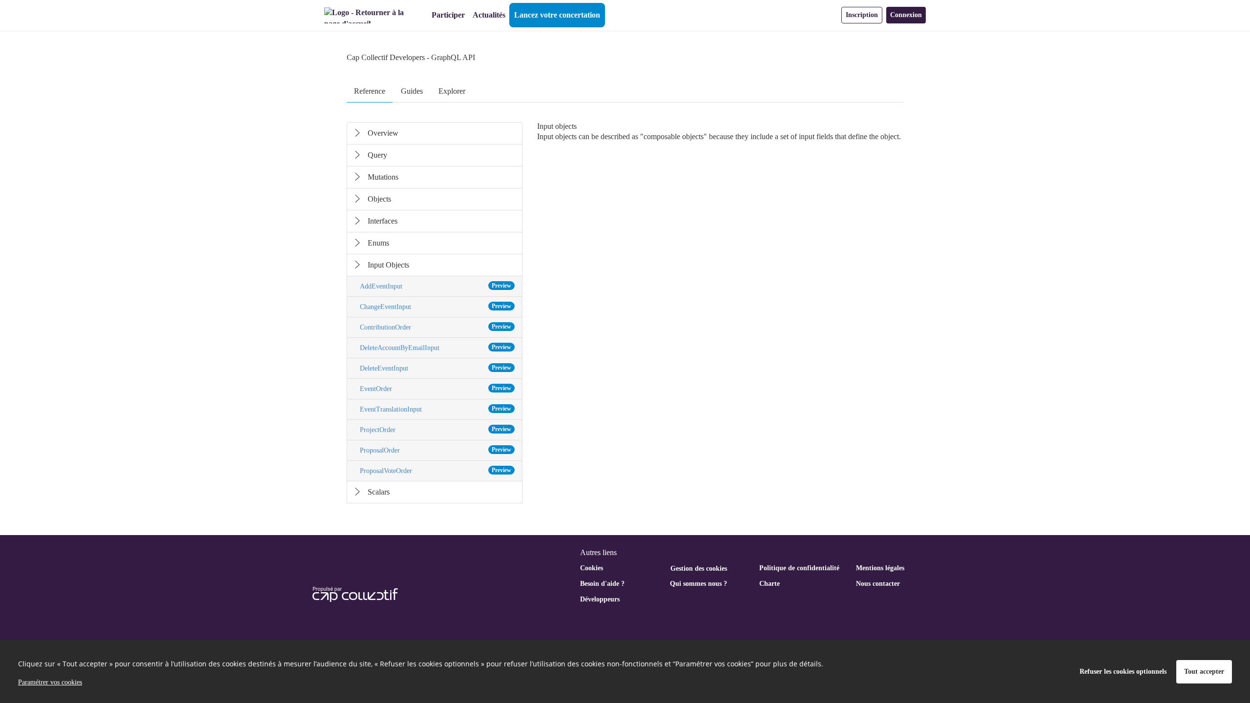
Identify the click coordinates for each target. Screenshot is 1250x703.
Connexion (906, 15)
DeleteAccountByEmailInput (435, 348)
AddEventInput (435, 286)
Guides (412, 91)
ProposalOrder (435, 450)
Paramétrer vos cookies (50, 682)
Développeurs (600, 599)
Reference (369, 91)
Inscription (862, 15)
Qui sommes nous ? (698, 583)
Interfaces (382, 221)
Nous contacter (878, 583)
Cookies (591, 568)
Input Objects (388, 265)
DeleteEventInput (435, 368)
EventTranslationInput (435, 409)
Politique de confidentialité (799, 568)
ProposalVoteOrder (435, 471)
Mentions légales (880, 568)
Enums (378, 243)
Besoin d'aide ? (602, 583)
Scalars (379, 492)
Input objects (557, 136)
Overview (383, 133)
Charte (769, 583)
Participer (448, 15)
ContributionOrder (435, 327)
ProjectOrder (435, 430)
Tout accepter (1204, 671)
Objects (379, 199)
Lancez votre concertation (557, 15)
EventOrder (435, 389)
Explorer (451, 91)
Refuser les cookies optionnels (1123, 671)
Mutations (383, 177)
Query (377, 155)
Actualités (489, 15)
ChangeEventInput (435, 306)
